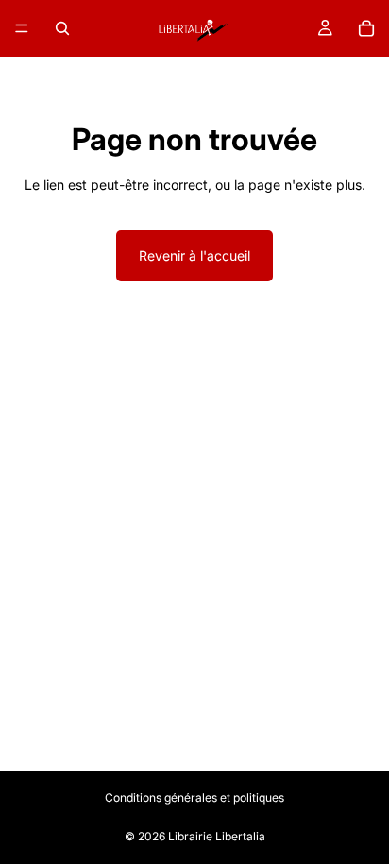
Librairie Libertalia (216, 836)
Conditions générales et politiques (194, 797)
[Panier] (366, 28)
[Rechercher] (62, 28)
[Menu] (21, 28)
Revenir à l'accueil (194, 255)
